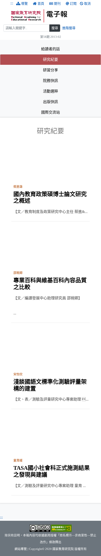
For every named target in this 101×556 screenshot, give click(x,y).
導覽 (24, 3)
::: (11, 3)
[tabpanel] (50, 311)
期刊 (57, 3)
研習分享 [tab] (50, 70)
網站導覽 (21, 549)
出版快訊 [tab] (50, 102)
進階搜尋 (68, 28)
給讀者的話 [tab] (50, 49)
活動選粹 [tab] (50, 91)
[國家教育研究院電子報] (54, 16)
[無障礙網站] (61, 528)
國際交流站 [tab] (50, 112)
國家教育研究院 (63, 549)
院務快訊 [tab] (50, 81)
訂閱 (73, 3)
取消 (87, 3)
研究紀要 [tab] (64, 59)
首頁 (41, 3)
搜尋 (54, 28)
